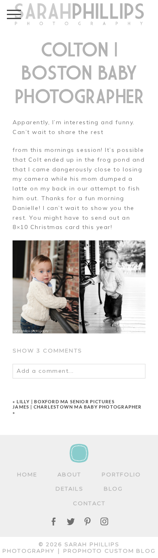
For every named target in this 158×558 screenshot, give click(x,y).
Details (69, 488)
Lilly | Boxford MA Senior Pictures (66, 401)
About (69, 474)
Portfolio (121, 474)
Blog (113, 488)
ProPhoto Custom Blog (109, 550)
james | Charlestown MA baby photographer (77, 406)
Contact (89, 503)
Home (27, 474)
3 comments (47, 350)
